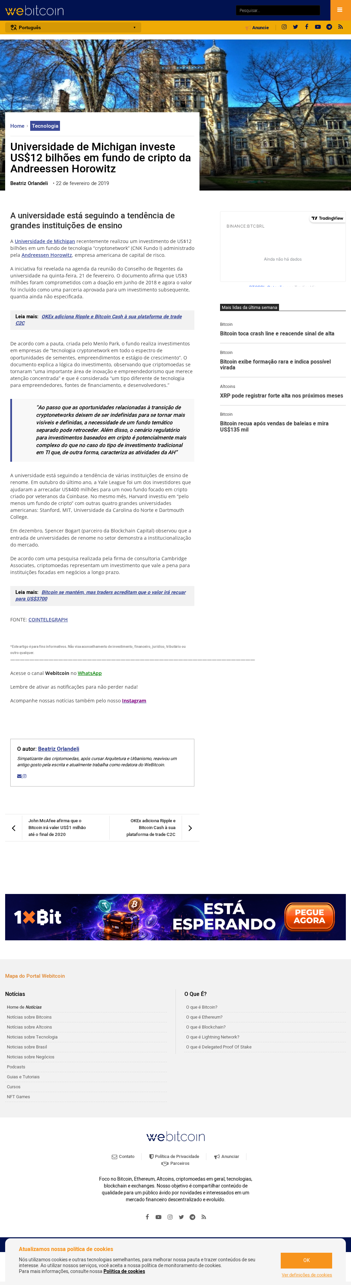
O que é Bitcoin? (201, 1007)
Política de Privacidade (176, 1156)
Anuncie (260, 27)
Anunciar (229, 1156)
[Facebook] (307, 27)
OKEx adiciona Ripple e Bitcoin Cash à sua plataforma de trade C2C (98, 320)
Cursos (14, 1086)
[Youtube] (318, 27)
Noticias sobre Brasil (27, 1047)
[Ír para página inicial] (117, 10)
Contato (126, 1156)
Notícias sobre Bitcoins (29, 1017)
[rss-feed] (341, 27)
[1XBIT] (175, 917)
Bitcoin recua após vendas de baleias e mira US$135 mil (274, 427)
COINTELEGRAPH (48, 619)
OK (306, 1260)
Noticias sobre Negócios (31, 1057)
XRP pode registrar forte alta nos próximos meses (281, 396)
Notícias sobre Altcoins (29, 1027)
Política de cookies (124, 1271)
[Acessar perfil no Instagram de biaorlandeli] (24, 776)
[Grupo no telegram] (329, 27)
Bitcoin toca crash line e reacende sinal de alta (277, 334)
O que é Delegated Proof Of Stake (219, 1047)
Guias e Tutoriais (23, 1077)
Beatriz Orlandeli (58, 749)
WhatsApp (90, 673)
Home (18, 126)
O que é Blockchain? (206, 1027)
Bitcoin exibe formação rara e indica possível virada (275, 365)
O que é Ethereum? (204, 1017)
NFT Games (18, 1096)
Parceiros (179, 1163)
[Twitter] (295, 27)
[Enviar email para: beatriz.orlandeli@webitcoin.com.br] (20, 776)
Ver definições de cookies (307, 1275)
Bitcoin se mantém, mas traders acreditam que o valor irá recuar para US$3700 (100, 596)
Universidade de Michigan (45, 241)
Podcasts (16, 1067)
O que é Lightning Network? (212, 1037)
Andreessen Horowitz (47, 255)
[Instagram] (284, 27)
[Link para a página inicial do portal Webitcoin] (175, 1136)
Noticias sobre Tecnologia (32, 1037)
